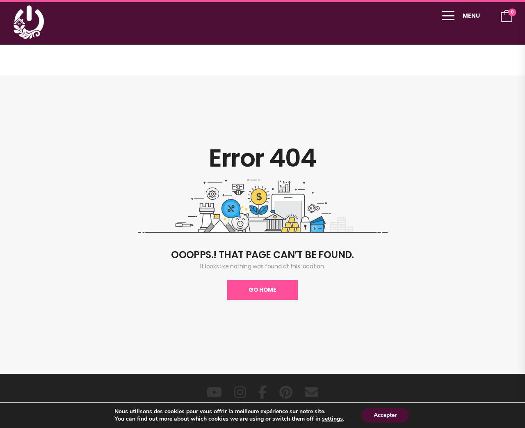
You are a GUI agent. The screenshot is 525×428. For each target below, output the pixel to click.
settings (332, 419)
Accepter (385, 415)
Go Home (262, 290)
